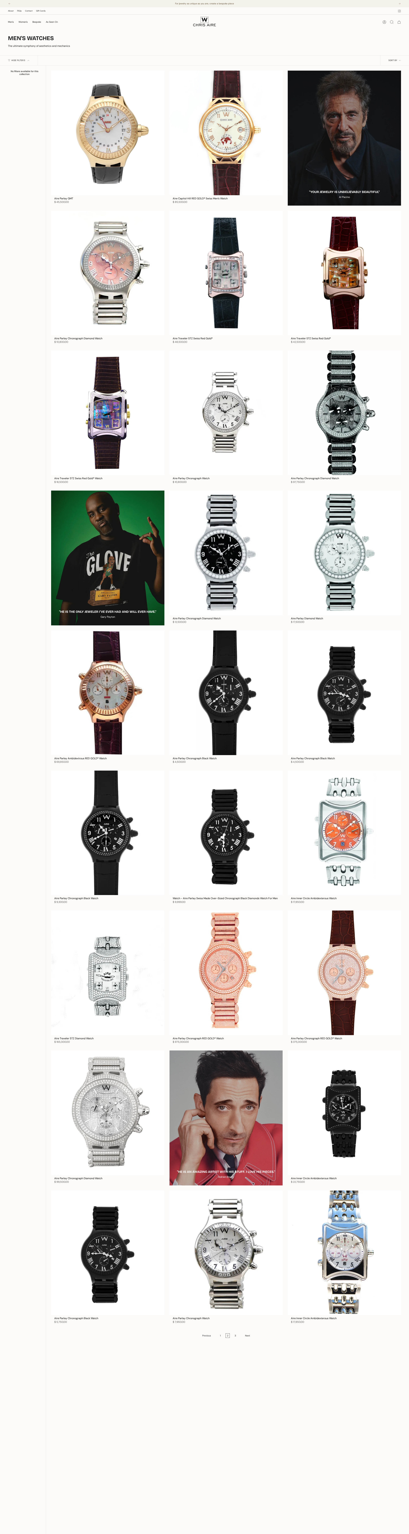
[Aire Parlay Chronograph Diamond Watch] (107, 273)
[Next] (399, 3)
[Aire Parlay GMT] (107, 133)
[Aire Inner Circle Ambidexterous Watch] (344, 833)
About (11, 11)
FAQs (19, 11)
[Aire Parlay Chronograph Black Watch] (226, 693)
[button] (11, 22)
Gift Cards (41, 11)
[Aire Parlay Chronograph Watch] (226, 413)
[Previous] (9, 3)
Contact (29, 11)
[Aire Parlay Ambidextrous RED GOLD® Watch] (107, 693)
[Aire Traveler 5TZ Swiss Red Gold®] (226, 273)
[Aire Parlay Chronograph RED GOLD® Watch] (226, 973)
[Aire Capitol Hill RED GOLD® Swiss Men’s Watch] (226, 133)
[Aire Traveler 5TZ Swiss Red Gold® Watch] (107, 413)
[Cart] (399, 22)
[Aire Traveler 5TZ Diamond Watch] (107, 973)
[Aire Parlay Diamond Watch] (344, 553)
